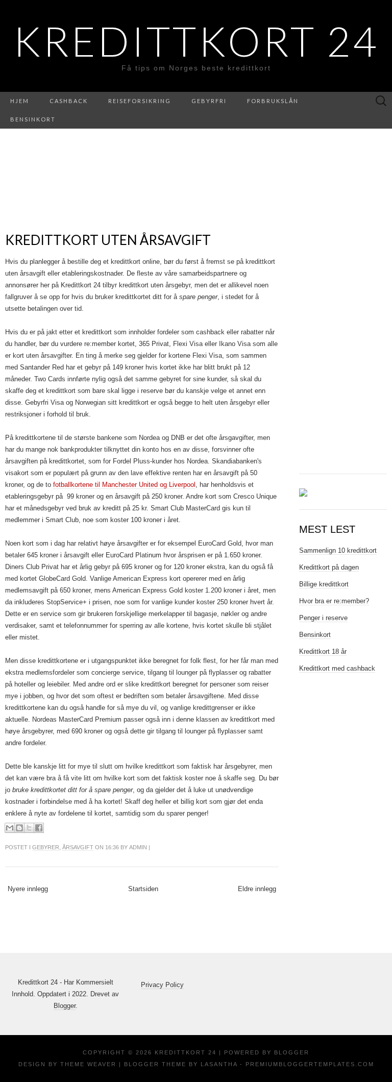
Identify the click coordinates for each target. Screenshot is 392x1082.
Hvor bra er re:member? (334, 601)
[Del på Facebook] (39, 828)
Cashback (69, 100)
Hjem (19, 100)
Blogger (65, 1006)
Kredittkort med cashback (337, 668)
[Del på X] (29, 828)
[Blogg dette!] (19, 828)
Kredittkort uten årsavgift (108, 240)
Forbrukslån (273, 100)
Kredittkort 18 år (323, 651)
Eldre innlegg (257, 889)
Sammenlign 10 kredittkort (338, 550)
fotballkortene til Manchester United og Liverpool (124, 484)
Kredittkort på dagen (329, 567)
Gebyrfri (209, 100)
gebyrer (45, 847)
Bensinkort (33, 119)
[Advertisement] (345, 305)
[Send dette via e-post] (10, 828)
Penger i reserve (323, 618)
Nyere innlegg (28, 889)
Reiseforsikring (139, 100)
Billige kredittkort (324, 584)
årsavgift (77, 847)
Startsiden (143, 889)
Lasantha (219, 1064)
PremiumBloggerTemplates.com (310, 1064)
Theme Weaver (88, 1064)
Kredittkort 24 (196, 40)
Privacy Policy (162, 985)
